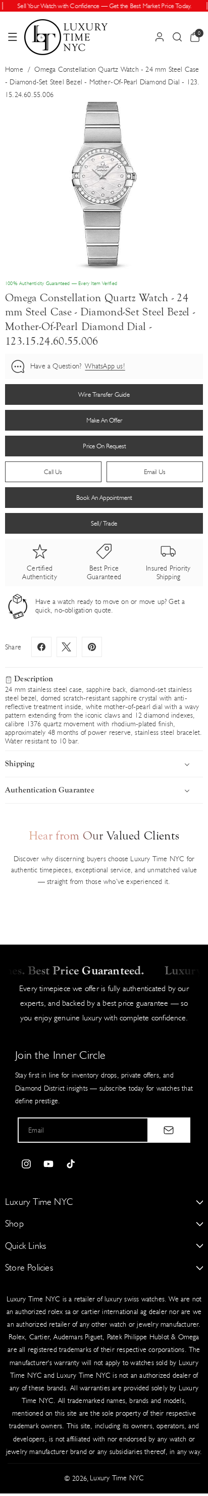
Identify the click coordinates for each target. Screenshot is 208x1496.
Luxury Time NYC (117, 1478)
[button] (12, 36)
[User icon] (159, 36)
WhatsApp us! (105, 366)
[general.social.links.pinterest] (92, 647)
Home (14, 69)
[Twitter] (67, 647)
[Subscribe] (168, 1130)
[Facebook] (41, 647)
